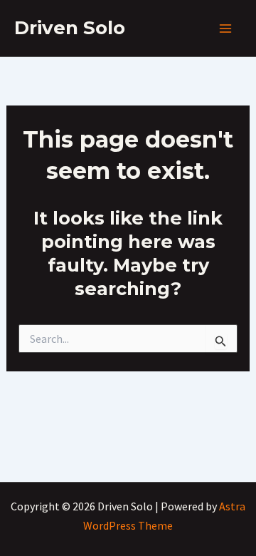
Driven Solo (69, 27)
